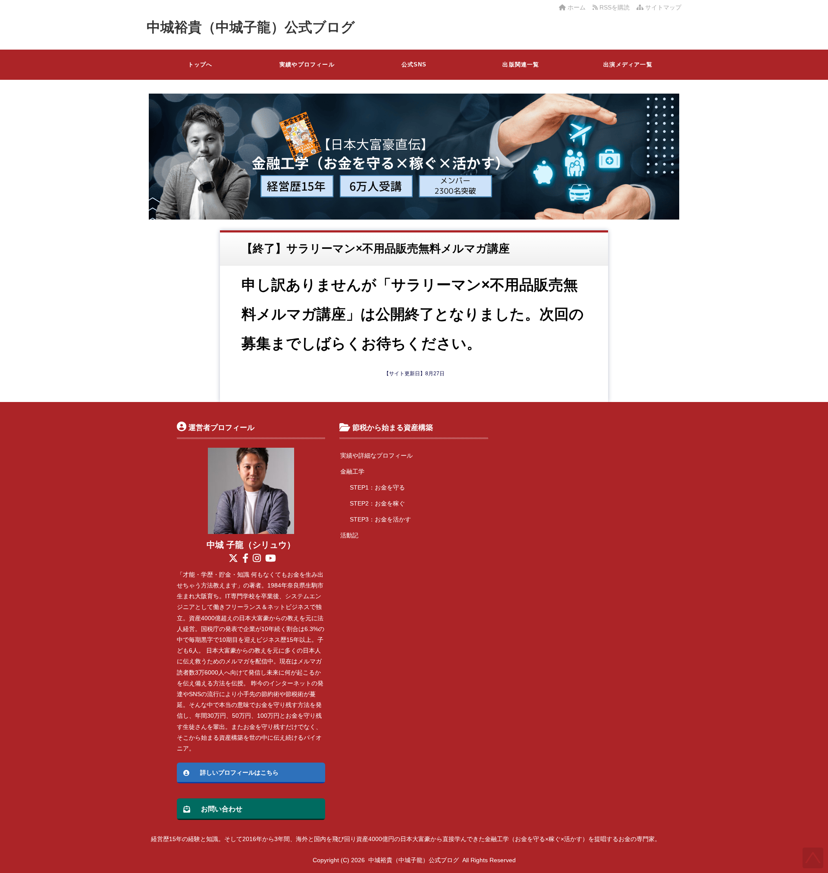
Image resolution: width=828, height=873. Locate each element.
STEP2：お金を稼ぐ (377, 503)
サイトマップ (662, 7)
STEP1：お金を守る (377, 487)
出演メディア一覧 (627, 64)
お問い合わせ (221, 808)
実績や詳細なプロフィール (376, 455)
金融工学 (352, 471)
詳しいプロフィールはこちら (239, 772)
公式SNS (414, 64)
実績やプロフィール (307, 64)
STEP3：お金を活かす (380, 519)
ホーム (576, 7)
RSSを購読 (615, 7)
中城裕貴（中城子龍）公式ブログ (251, 27)
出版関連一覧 (520, 64)
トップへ (200, 64)
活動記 (349, 535)
